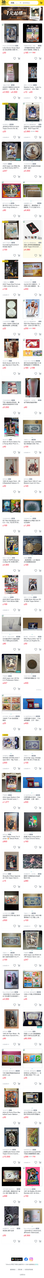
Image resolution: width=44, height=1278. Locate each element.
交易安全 (22, 1275)
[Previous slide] (3, 72)
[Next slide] (19, 72)
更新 (36, 1264)
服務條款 (13, 1269)
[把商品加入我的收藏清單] (14, 58)
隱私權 (20, 1269)
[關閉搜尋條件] (20, 3)
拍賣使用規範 (29, 1269)
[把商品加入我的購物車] (19, 58)
